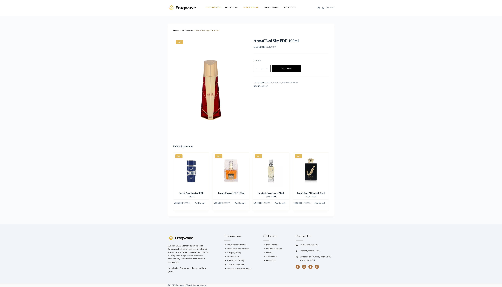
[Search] (323, 8)
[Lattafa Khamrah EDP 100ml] (231, 170)
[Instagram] (304, 267)
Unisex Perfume (271, 8)
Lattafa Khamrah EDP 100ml (231, 193)
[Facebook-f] (298, 267)
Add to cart (286, 68)
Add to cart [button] (200, 203)
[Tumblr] (310, 267)
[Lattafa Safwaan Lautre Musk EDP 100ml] (271, 170)
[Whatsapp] (317, 267)
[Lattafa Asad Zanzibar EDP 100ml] (191, 170)
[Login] (319, 8)
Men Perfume (231, 8)
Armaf (264, 86)
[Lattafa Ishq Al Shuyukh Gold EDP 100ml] (311, 170)
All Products (213, 8)
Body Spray (290, 8)
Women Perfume (251, 8)
